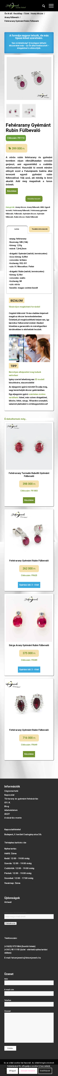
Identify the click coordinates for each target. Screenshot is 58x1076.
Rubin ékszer (19, 217)
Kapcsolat (9, 795)
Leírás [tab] (16, 229)
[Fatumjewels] (15, 5)
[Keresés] (43, 5)
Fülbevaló (18, 214)
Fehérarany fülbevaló (21, 211)
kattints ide (20, 842)
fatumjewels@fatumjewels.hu (26, 958)
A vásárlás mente (13, 818)
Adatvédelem (11, 810)
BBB (42, 207)
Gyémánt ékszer (29, 214)
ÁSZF (7, 814)
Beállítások (45, 1071)
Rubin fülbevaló (32, 217)
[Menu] (50, 5)
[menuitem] (43, 5)
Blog (6, 806)
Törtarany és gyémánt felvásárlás (21, 799)
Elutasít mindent (28, 1071)
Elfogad (12, 1071)
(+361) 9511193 (12, 949)
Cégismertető (11, 791)
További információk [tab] (40, 229)
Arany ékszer (20, 207)
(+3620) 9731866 (12, 946)
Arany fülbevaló (33, 207)
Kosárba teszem (34, 199)
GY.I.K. (7, 802)
